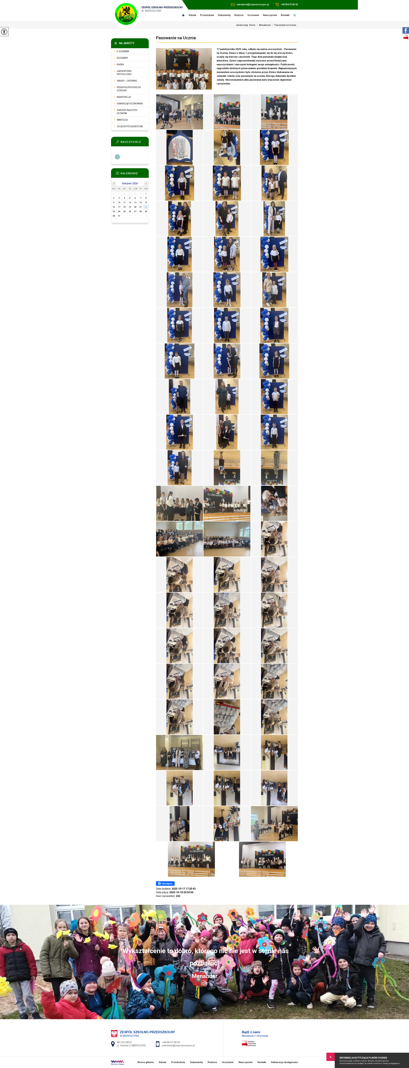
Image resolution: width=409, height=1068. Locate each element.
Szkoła (192, 15)
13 (135, 202)
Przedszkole (207, 15)
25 (124, 211)
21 (140, 207)
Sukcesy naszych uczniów (127, 112)
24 (119, 211)
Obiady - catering (127, 80)
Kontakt (285, 15)
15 (146, 202)
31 (119, 216)
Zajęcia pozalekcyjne (130, 126)
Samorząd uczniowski (130, 103)
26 (130, 211)
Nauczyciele (270, 15)
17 (119, 207)
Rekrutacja (124, 97)
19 (130, 207)
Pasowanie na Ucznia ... (285, 25)
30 (114, 216)
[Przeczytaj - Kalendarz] (135, 174)
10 (119, 202)
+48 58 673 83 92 (289, 4)
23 (114, 211)
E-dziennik (123, 51)
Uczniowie (253, 15)
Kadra (120, 64)
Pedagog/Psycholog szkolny (129, 89)
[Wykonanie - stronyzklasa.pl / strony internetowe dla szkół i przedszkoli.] (117, 1063)
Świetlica (122, 120)
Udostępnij (167, 883)
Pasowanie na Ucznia (176, 37)
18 (124, 207)
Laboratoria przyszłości (124, 72)
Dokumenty (224, 15)
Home (252, 25)
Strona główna (183, 15)
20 (135, 207)
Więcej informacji (117, 156)
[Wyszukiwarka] (294, 15)
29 (146, 211)
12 (130, 202)
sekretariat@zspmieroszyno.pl (252, 4)
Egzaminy (122, 58)
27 (135, 211)
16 (114, 207)
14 (140, 202)
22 (146, 207)
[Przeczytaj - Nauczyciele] (135, 142)
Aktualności (264, 25)
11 (124, 202)
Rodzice (239, 15)
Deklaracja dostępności (284, 1062)
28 (140, 211)
